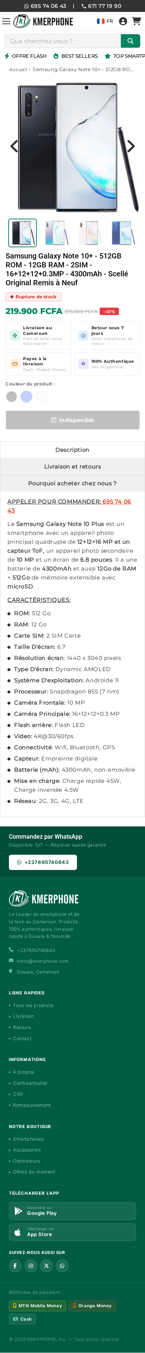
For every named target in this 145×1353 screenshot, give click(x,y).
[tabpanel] (22, 233)
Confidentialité (30, 1083)
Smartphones (28, 1139)
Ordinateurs (26, 1161)
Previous (14, 146)
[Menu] (6, 21)
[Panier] (136, 21)
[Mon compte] (123, 21)
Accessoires (27, 1150)
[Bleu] (26, 397)
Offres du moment (34, 1172)
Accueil (18, 69)
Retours (21, 1027)
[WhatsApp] (62, 1266)
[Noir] (11, 397)
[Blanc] (41, 397)
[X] (46, 1266)
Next (130, 146)
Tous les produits (33, 1005)
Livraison (23, 1016)
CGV (18, 1094)
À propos (23, 1072)
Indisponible (76, 420)
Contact (22, 1038)
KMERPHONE (41, 1339)
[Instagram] (31, 1266)
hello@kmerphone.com (42, 961)
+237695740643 (47, 862)
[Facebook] (15, 1266)
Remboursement (32, 1105)
